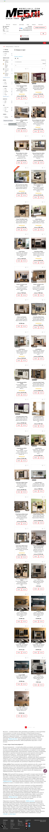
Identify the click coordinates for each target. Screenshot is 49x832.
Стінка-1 (38, 578)
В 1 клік (24, 98)
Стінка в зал (16, 46)
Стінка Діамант (38, 349)
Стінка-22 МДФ (22, 643)
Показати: (44, 63)
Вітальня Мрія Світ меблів (21, 153)
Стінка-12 (22, 611)
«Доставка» (13, 814)
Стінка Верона (22, 349)
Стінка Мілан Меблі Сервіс (21, 416)
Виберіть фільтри (12, 124)
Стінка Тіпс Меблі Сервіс (38, 514)
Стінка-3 (38, 674)
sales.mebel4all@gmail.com (15, 828)
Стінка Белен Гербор (38, 251)
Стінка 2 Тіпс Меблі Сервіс (21, 219)
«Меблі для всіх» (13, 739)
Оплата (15, 24)
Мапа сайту (12, 825)
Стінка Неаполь (38, 448)
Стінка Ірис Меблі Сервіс (38, 85)
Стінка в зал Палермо (21, 316)
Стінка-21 (38, 611)
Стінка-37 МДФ (22, 706)
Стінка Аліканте (38, 219)
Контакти (41, 24)
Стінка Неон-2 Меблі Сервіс (21, 482)
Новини (34, 24)
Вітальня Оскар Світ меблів (38, 153)
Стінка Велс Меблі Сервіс (38, 316)
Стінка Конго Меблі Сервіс (38, 382)
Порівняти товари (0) (18, 56)
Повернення (12, 824)
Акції (28, 24)
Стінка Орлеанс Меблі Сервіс (22, 514)
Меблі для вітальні (9, 46)
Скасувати (6, 124)
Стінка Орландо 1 (38, 482)
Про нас (8, 24)
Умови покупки (5, 828)
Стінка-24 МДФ (38, 643)
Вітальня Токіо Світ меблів (21, 184)
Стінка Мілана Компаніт (38, 416)
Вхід (23, 35)
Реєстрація (26, 35)
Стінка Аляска (22, 251)
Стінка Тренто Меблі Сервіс (22, 545)
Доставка (21, 24)
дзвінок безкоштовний (27, 28)
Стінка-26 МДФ (22, 674)
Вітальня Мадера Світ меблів (38, 120)
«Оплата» (5, 814)
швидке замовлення (40, 27)
